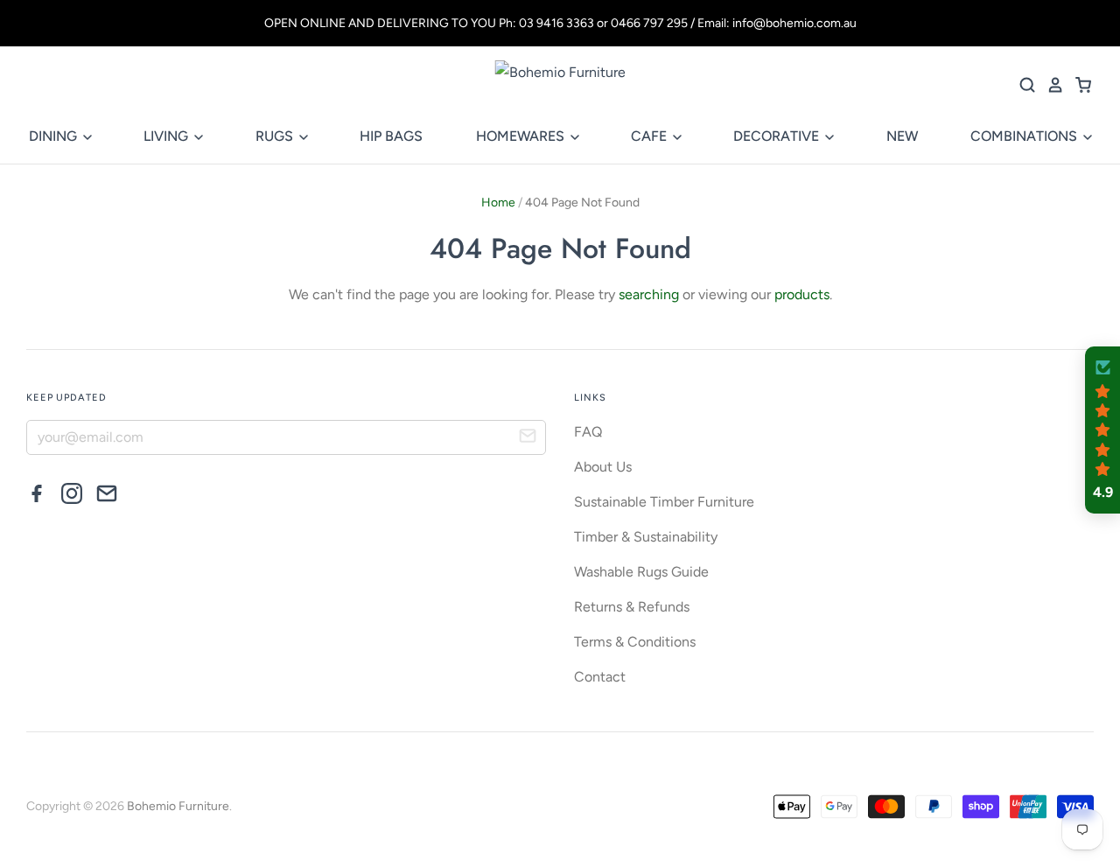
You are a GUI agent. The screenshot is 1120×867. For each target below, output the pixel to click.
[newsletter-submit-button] (527, 438)
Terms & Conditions (635, 641)
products (802, 294)
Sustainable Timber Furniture (664, 501)
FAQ (588, 431)
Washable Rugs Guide (641, 571)
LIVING (168, 136)
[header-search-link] (1022, 85)
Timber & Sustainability (646, 536)
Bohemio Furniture (178, 806)
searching (649, 294)
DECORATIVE (777, 136)
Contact (600, 676)
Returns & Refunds (632, 606)
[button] (1102, 430)
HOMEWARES (522, 136)
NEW (902, 136)
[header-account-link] (1050, 85)
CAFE (650, 136)
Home (498, 202)
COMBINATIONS (1025, 136)
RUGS (276, 136)
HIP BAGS (391, 136)
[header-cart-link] (1078, 85)
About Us (603, 466)
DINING (54, 136)
